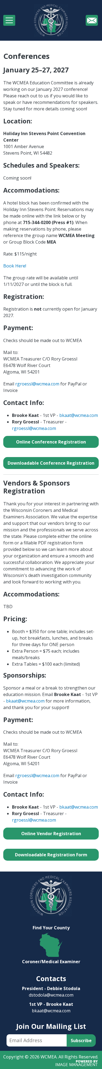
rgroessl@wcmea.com (37, 384)
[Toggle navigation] (9, 20)
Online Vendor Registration (51, 834)
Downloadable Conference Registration (51, 463)
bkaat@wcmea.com (78, 415)
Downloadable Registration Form (51, 855)
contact (92, 20)
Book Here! (14, 266)
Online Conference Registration (51, 442)
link (51, 928)
